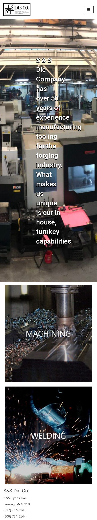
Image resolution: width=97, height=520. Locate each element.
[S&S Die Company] (16, 9)
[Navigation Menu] (88, 9)
